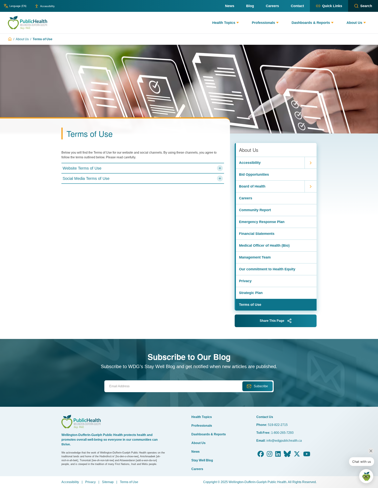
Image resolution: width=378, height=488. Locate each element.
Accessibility (47, 6)
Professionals (201, 425)
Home (10, 39)
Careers (197, 469)
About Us (22, 39)
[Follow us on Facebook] (261, 455)
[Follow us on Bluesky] (287, 455)
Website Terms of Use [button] (82, 168)
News (195, 451)
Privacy (90, 482)
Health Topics (201, 417)
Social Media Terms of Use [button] (86, 178)
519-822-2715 (278, 424)
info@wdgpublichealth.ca (284, 440)
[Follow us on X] (297, 455)
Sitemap (108, 482)
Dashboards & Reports (208, 434)
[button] (237, 22)
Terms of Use (129, 482)
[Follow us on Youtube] (306, 455)
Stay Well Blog (202, 460)
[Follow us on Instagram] (269, 455)
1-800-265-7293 (282, 432)
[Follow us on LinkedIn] (278, 455)
